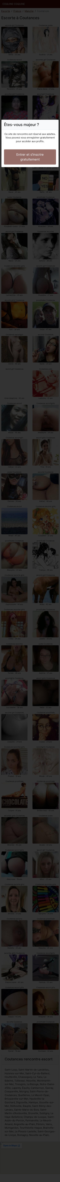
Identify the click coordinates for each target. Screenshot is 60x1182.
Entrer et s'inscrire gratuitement (30, 157)
